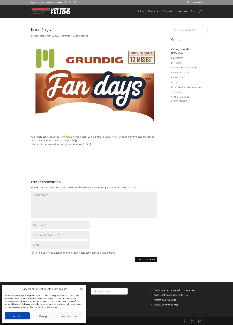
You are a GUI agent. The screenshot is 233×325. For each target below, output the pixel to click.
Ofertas (66, 35)
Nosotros (182, 11)
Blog (193, 11)
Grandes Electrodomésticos (185, 67)
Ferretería (176, 62)
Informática (177, 77)
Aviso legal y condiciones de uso (171, 294)
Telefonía (176, 91)
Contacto (168, 11)
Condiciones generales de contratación (174, 290)
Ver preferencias (70, 316)
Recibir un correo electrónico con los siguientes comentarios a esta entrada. (75, 252)
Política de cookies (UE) (166, 304)
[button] (81, 289)
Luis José (39, 35)
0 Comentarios (80, 35)
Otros (174, 82)
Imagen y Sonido (180, 72)
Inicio (141, 11)
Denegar (44, 316)
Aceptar (17, 316)
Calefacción (177, 57)
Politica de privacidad (165, 299)
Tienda (151, 11)
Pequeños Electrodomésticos (186, 87)
